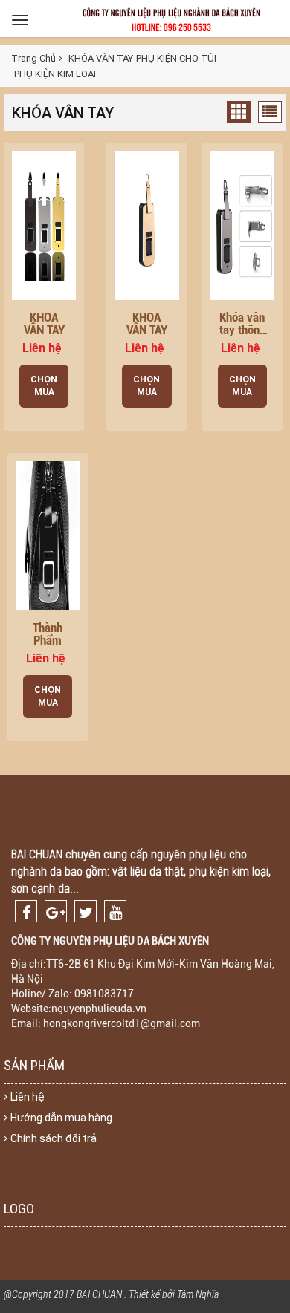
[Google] (56, 911)
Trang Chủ (33, 58)
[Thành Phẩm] (48, 535)
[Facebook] (26, 911)
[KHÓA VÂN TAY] (44, 224)
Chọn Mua (43, 385)
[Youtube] (115, 911)
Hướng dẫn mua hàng (61, 1118)
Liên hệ (27, 1097)
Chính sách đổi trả (53, 1138)
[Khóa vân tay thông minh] (242, 224)
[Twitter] (85, 911)
